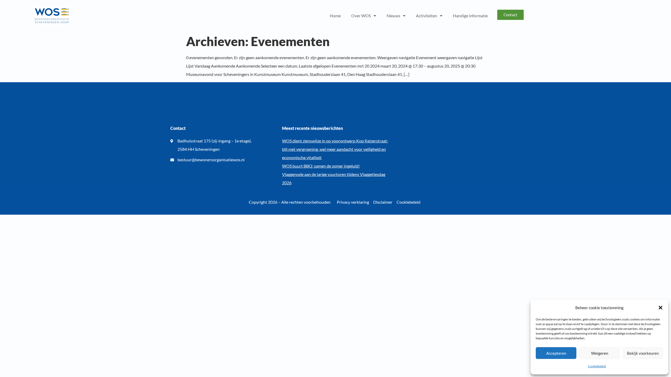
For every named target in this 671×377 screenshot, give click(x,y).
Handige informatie (470, 15)
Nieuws (393, 15)
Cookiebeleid (597, 366)
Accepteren (556, 353)
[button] (660, 307)
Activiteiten (426, 15)
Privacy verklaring (353, 201)
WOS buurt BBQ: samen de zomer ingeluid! (321, 165)
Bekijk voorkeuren (643, 353)
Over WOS (361, 15)
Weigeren (599, 353)
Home (335, 15)
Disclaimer (382, 201)
